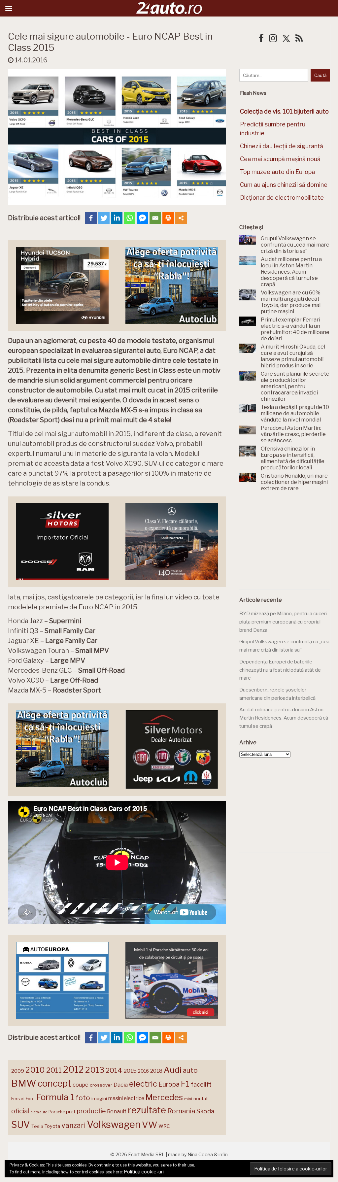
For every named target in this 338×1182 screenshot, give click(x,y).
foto (83, 1098)
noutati (201, 1098)
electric (143, 1084)
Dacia (121, 1084)
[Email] (155, 218)
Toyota (52, 1126)
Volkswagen (114, 1124)
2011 (54, 1070)
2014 (114, 1070)
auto (190, 1070)
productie (91, 1111)
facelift (201, 1084)
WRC (164, 1126)
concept (54, 1083)
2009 (17, 1071)
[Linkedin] (116, 218)
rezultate (147, 1110)
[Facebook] (91, 218)
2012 (73, 1069)
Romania (181, 1111)
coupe (80, 1084)
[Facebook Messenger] (142, 218)
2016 (143, 1071)
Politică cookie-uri (144, 1172)
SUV (20, 1124)
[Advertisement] (288, 544)
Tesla (37, 1126)
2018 (156, 1071)
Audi (173, 1070)
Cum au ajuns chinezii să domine (283, 184)
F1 (185, 1084)
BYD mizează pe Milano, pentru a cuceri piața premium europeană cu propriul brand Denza (283, 622)
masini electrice (126, 1098)
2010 (35, 1070)
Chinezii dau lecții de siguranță (281, 146)
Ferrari (17, 1098)
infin (223, 1154)
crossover (101, 1085)
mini (188, 1099)
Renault (116, 1111)
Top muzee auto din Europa (277, 171)
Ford (30, 1098)
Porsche (57, 1111)
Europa (169, 1084)
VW (149, 1125)
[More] (181, 218)
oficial (20, 1111)
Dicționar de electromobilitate (282, 197)
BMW (23, 1083)
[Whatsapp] (129, 218)
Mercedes (164, 1097)
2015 (130, 1070)
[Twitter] (104, 218)
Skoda (205, 1111)
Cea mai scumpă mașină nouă (280, 158)
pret (71, 1111)
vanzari (73, 1125)
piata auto (38, 1112)
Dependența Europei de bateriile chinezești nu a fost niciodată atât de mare (280, 670)
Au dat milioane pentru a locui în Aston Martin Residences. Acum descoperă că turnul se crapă (283, 718)
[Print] (168, 218)
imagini (99, 1098)
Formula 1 (55, 1097)
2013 (94, 1070)
